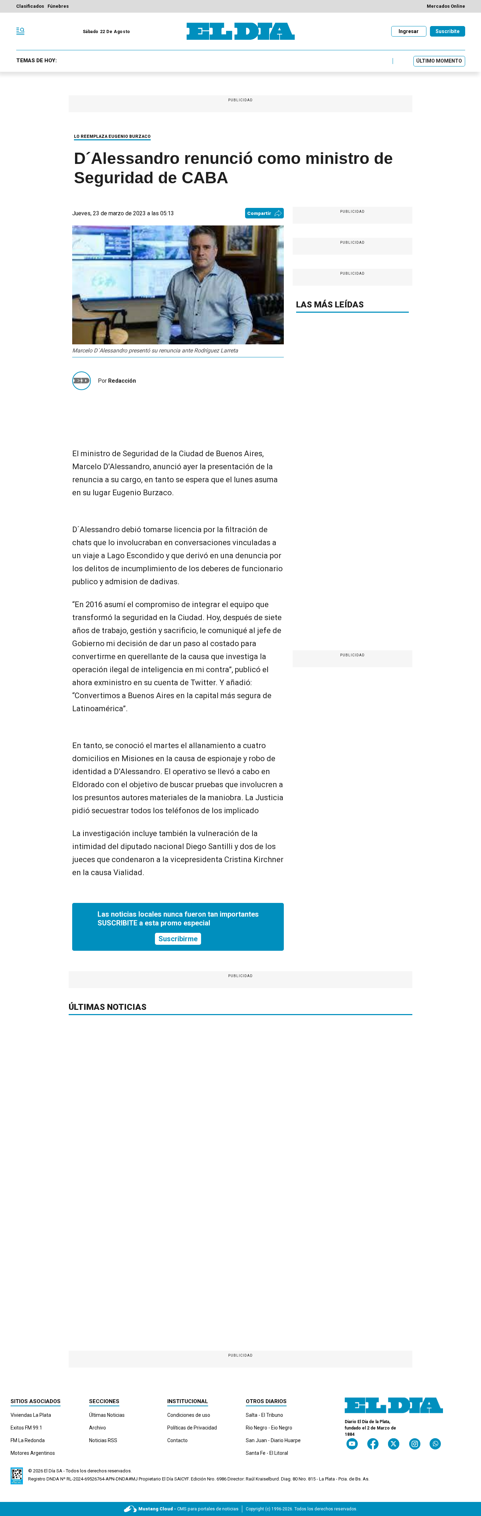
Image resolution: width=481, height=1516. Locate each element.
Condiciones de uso (188, 1415)
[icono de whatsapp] (435, 1444)
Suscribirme (178, 939)
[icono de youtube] (352, 1444)
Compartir (259, 213)
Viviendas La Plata (31, 1415)
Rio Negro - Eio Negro (269, 1428)
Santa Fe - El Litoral (267, 1453)
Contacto (177, 1440)
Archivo (97, 1428)
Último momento (439, 61)
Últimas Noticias (107, 1415)
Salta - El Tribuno (264, 1415)
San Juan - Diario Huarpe (273, 1440)
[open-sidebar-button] (20, 31)
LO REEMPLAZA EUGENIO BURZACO (112, 136)
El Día (49, 1470)
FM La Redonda (28, 1440)
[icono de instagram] (414, 1444)
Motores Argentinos (33, 1453)
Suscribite (448, 31)
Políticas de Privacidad (192, 1428)
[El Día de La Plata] (241, 31)
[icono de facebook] (373, 1444)
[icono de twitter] (393, 1444)
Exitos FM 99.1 (26, 1428)
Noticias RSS (103, 1440)
